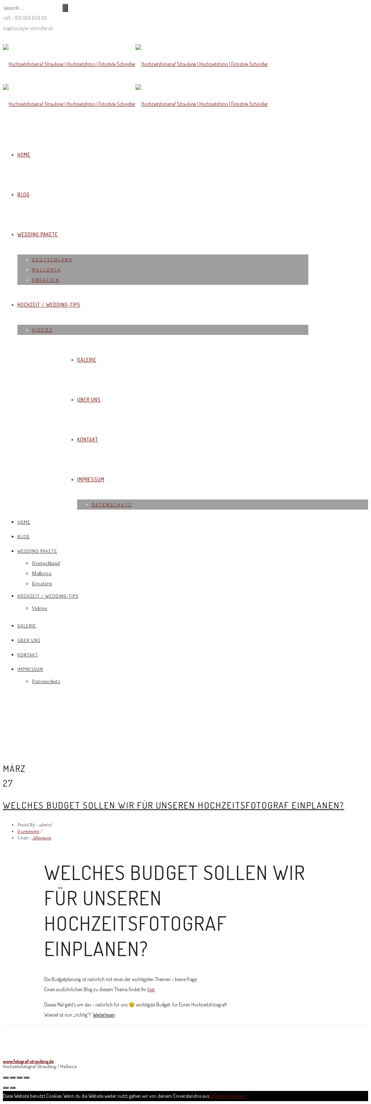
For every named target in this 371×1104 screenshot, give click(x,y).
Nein (219, 1096)
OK (212, 1096)
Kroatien (46, 280)
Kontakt (87, 439)
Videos (42, 330)
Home (23, 155)
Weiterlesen (104, 1015)
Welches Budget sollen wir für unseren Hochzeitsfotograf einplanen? (173, 805)
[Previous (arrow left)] (6, 1088)
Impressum (90, 479)
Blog (23, 194)
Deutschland (52, 259)
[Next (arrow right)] (13, 1088)
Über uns (89, 400)
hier (151, 989)
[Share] (13, 1077)
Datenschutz (112, 504)
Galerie (86, 360)
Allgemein (41, 838)
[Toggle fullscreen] (19, 1077)
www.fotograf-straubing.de (28, 1061)
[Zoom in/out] (26, 1077)
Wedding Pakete (37, 234)
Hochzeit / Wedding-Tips (48, 305)
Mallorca (46, 270)
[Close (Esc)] (6, 1077)
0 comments (28, 831)
